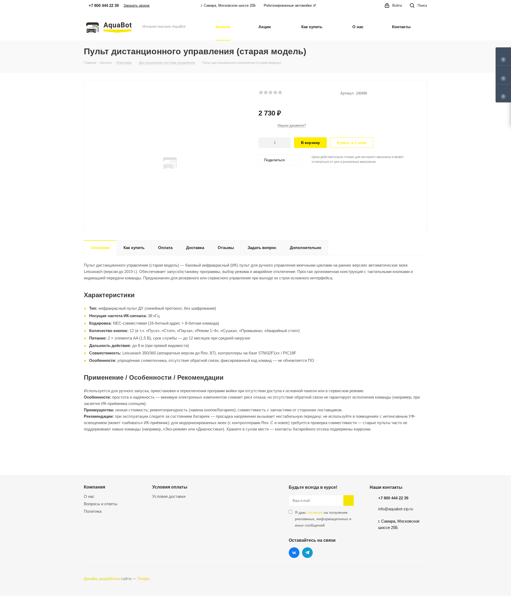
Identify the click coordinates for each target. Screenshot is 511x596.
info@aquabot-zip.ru (395, 509)
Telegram (307, 552)
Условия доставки (169, 496)
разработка (109, 578)
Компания (94, 487)
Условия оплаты (169, 487)
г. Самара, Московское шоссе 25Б (228, 5)
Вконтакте (294, 552)
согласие (315, 512)
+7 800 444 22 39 (393, 498)
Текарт (143, 578)
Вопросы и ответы (100, 504)
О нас (89, 496)
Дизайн (90, 578)
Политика (92, 511)
